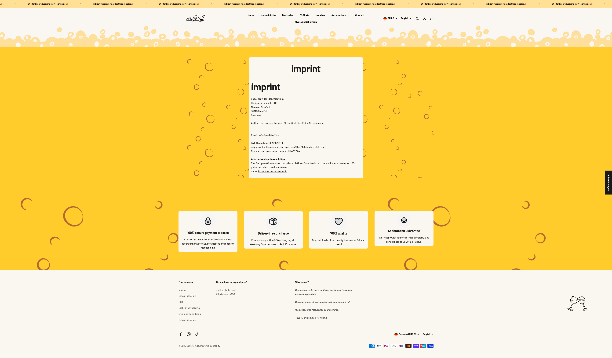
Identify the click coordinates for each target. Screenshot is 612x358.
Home (251, 15)
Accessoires (338, 15)
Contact (359, 15)
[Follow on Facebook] (180, 334)
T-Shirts (304, 15)
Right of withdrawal (189, 307)
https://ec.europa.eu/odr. (272, 171)
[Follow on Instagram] (189, 334)
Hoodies (320, 15)
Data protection (187, 295)
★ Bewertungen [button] (608, 182)
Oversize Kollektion (306, 21)
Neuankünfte (268, 15)
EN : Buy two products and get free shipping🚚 (33, 4)
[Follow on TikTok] (197, 334)
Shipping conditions (189, 313)
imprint (182, 289)
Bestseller (288, 15)
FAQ (180, 301)
